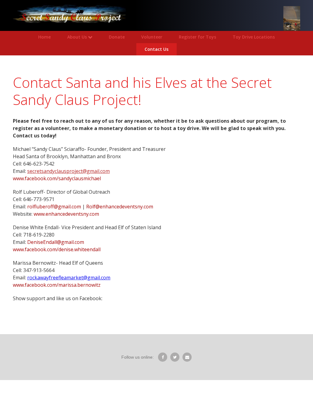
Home (44, 37)
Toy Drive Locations (254, 37)
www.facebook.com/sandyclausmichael (57, 178)
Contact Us (156, 49)
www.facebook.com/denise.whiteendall (57, 249)
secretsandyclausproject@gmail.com (68, 171)
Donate (117, 37)
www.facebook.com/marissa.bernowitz (57, 285)
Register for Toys (197, 37)
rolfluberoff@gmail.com (54, 206)
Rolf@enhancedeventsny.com (119, 206)
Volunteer (151, 37)
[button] (80, 37)
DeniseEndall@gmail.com (55, 242)
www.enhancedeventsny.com (66, 214)
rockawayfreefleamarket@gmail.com (68, 277)
